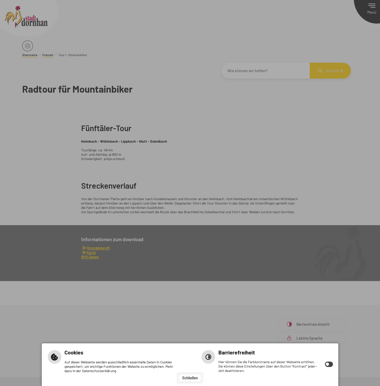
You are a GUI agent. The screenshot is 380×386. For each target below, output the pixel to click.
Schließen (190, 377)
